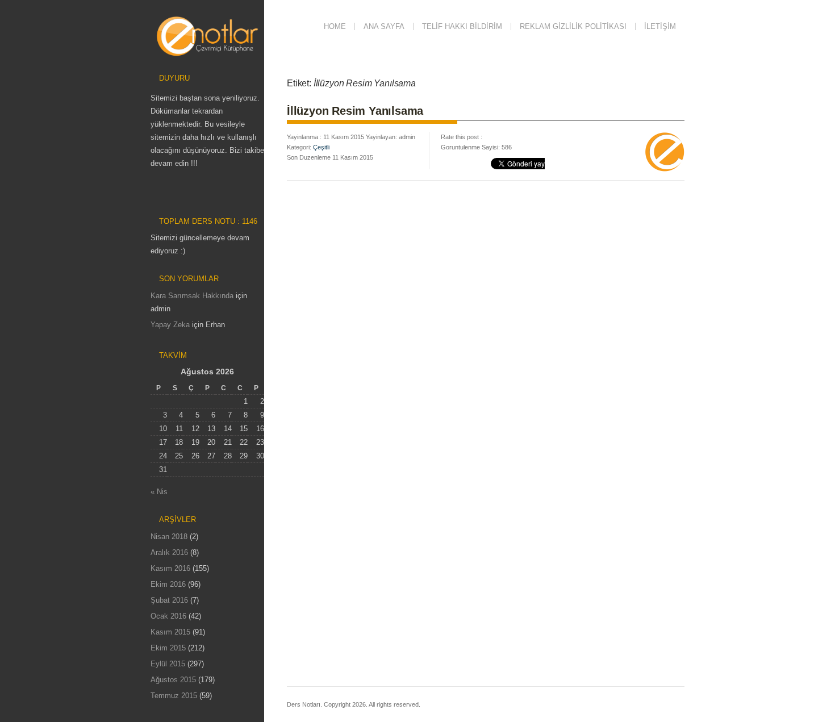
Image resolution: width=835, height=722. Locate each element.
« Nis (159, 491)
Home (335, 26)
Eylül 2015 (168, 664)
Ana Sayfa (384, 26)
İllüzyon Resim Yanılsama (355, 111)
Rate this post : (461, 136)
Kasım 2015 (170, 632)
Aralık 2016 (169, 552)
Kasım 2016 (170, 568)
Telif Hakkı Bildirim (462, 26)
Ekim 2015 (168, 648)
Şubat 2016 (169, 600)
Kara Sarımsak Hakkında (192, 295)
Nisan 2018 (169, 536)
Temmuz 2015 (174, 695)
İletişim (660, 26)
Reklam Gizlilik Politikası (573, 26)
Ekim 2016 (168, 584)
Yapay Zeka (170, 324)
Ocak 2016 (168, 616)
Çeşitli (321, 147)
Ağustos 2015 (173, 679)
